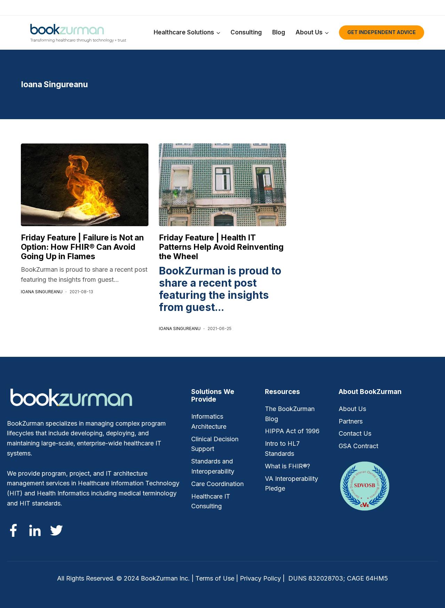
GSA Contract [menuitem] (358, 446)
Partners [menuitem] (351, 421)
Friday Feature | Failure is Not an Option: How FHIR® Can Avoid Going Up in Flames (82, 247)
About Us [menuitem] (352, 408)
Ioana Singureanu (42, 291)
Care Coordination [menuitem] (217, 483)
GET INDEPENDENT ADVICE (381, 32)
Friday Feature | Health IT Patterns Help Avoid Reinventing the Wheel (221, 247)
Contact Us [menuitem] (355, 433)
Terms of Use (214, 578)
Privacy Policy (260, 578)
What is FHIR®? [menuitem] (287, 466)
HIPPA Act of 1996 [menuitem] (292, 431)
